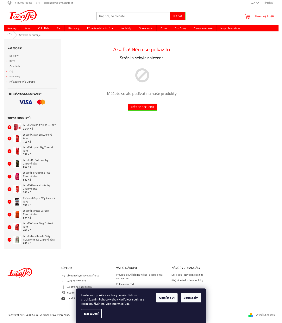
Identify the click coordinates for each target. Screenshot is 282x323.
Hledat (177, 16)
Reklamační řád (125, 284)
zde (127, 304)
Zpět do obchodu (142, 107)
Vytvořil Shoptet (265, 315)
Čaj (11, 72)
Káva (12, 61)
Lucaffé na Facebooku (79, 287)
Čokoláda (14, 66)
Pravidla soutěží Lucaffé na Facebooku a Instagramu (139, 277)
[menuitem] (12, 28)
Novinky (14, 56)
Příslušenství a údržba (22, 82)
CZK (253, 3)
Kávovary (14, 77)
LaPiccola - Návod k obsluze (188, 275)
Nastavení (91, 314)
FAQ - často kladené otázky (187, 280)
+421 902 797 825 (76, 281)
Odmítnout (167, 298)
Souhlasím (191, 298)
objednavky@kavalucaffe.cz (83, 276)
